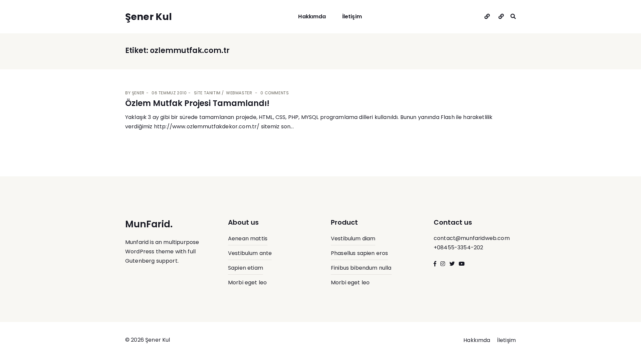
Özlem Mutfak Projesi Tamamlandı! (197, 103)
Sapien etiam (245, 268)
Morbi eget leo (247, 282)
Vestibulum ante (250, 253)
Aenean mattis (247, 238)
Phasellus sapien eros (359, 253)
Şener (138, 93)
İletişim (352, 16)
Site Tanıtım (207, 93)
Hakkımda (312, 16)
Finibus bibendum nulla (361, 268)
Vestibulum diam (353, 238)
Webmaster (239, 93)
